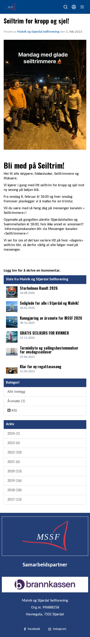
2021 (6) (13, 462)
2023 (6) (13, 443)
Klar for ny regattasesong (40, 366)
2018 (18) (14, 490)
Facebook (34, 629)
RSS (14, 411)
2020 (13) (14, 471)
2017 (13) (14, 500)
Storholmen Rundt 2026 (39, 288)
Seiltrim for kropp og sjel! (36, 20)
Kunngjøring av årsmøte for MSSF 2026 (51, 318)
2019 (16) (14, 481)
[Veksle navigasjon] (82, 7)
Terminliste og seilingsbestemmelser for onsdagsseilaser (49, 350)
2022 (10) (14, 452)
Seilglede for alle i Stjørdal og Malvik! (49, 303)
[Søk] (65, 7)
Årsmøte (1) (16, 401)
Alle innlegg (16, 392)
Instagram (59, 629)
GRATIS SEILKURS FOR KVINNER (44, 333)
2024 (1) (13, 434)
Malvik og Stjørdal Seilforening (38, 32)
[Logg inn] (74, 7)
